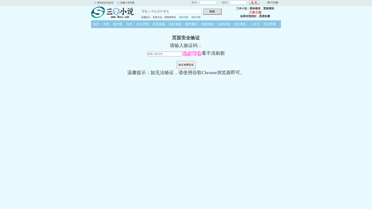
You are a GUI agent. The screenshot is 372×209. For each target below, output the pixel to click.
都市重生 (191, 24)
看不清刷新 (213, 53)
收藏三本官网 (127, 2)
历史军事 (270, 24)
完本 (129, 24)
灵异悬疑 (159, 24)
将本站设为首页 (105, 2)
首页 (96, 24)
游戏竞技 (208, 24)
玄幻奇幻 (240, 24)
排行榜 (117, 24)
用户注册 (272, 2)
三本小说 (112, 12)
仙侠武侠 (224, 24)
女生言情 (142, 24)
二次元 (255, 24)
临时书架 (183, 17)
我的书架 (196, 17)
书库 (106, 24)
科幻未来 (175, 24)
